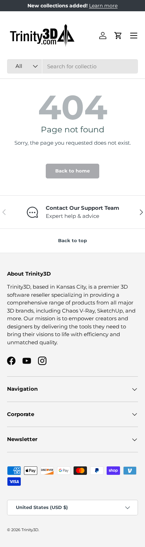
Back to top (72, 240)
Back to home (72, 171)
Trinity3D (29, 529)
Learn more (103, 5)
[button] (118, 35)
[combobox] (72, 66)
